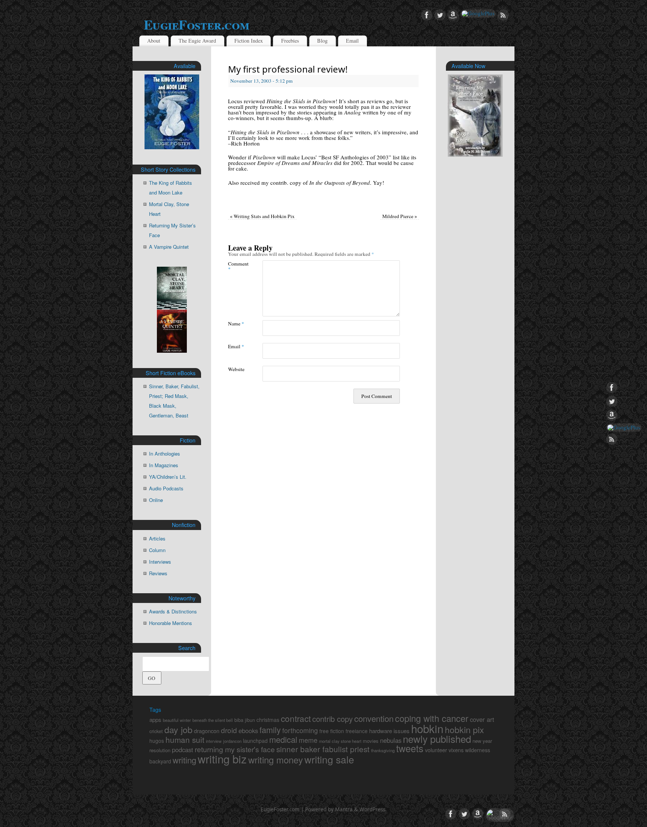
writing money (275, 759)
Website (236, 369)
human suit (184, 739)
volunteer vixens (444, 750)
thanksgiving (383, 750)
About (153, 40)
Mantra (344, 809)
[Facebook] (426, 15)
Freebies (290, 40)
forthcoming (300, 730)
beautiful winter (177, 720)
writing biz (222, 758)
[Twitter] (440, 15)
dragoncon (206, 731)
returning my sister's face (235, 749)
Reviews (158, 573)
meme (308, 740)
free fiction (331, 731)
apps (155, 719)
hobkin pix (464, 729)
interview (214, 741)
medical (283, 739)
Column (157, 550)
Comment (236, 266)
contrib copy (332, 718)
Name (236, 323)
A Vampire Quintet (169, 246)
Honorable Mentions (170, 623)
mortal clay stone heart (340, 741)
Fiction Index (248, 40)
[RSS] (503, 15)
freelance (357, 731)
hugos (156, 740)
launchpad (255, 740)
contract (296, 718)
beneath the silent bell (212, 720)
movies (371, 740)
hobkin (427, 728)
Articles (157, 538)
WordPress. (373, 809)
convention (374, 718)
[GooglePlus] (478, 13)
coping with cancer (431, 718)
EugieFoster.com (196, 24)
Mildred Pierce (399, 216)
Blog (322, 40)
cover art (482, 719)
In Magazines (163, 465)
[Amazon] (453, 15)
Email (352, 40)
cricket (156, 731)
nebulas (390, 740)
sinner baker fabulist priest (323, 748)
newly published (437, 738)
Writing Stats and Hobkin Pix (262, 216)
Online (156, 499)
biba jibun (244, 720)
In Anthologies (164, 453)
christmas (267, 719)
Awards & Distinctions (173, 611)
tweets (409, 748)
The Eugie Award (197, 40)
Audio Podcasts (166, 488)
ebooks (248, 730)
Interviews (160, 561)
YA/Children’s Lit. (167, 476)
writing (184, 760)
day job (178, 729)
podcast (182, 749)
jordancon (232, 741)
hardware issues (389, 731)
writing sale (329, 759)
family (270, 729)
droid (229, 730)
